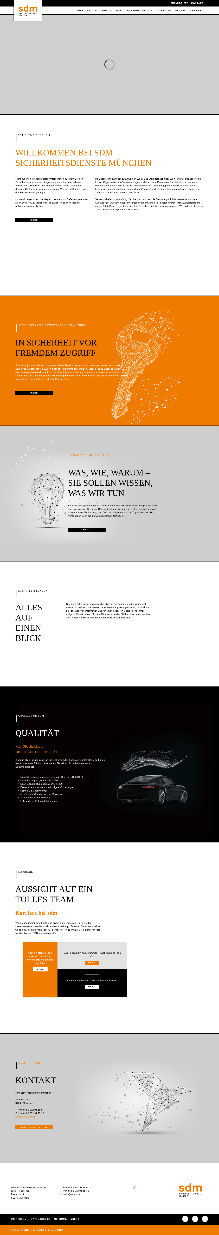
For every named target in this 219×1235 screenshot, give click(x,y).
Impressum (19, 1219)
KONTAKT (197, 3)
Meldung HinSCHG (67, 1219)
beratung (164, 10)
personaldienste (140, 10)
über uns (83, 10)
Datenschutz (40, 1219)
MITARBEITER (180, 3)
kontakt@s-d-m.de (70, 1194)
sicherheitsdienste (108, 10)
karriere (197, 10)
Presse (180, 10)
